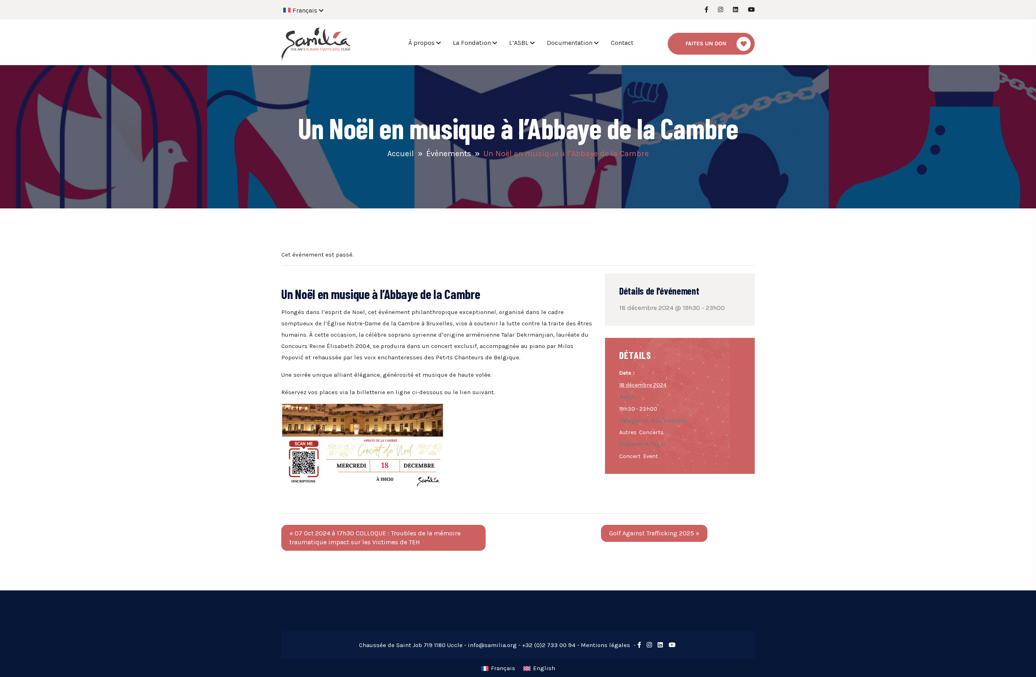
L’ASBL (519, 43)
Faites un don (706, 43)
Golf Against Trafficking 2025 (654, 533)
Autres (628, 432)
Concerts (651, 432)
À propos (421, 43)
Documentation (569, 43)
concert (630, 456)
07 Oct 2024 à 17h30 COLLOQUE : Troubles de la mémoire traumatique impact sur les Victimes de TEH (375, 537)
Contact (622, 43)
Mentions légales (605, 645)
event (650, 456)
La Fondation (472, 43)
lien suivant (477, 392)
